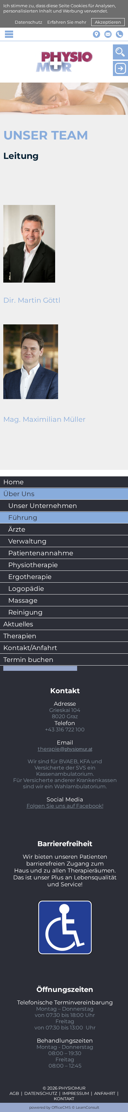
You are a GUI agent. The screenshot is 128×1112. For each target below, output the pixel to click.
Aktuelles (18, 624)
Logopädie (26, 589)
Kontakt (64, 1098)
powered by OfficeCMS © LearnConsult (64, 1107)
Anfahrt (104, 1093)
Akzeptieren (108, 22)
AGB (14, 1093)
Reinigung (25, 612)
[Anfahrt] (96, 34)
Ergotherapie (30, 577)
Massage (22, 600)
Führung (22, 517)
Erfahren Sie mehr (66, 22)
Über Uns (18, 494)
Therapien (19, 636)
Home (13, 482)
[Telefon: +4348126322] (119, 34)
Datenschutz (28, 22)
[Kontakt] (108, 34)
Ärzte (16, 529)
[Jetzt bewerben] (120, 68)
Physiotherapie (33, 565)
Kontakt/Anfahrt (30, 648)
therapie (65, 749)
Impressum (75, 1093)
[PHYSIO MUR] (64, 62)
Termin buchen (28, 660)
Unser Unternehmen (42, 506)
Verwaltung (27, 541)
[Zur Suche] (120, 52)
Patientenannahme (40, 553)
